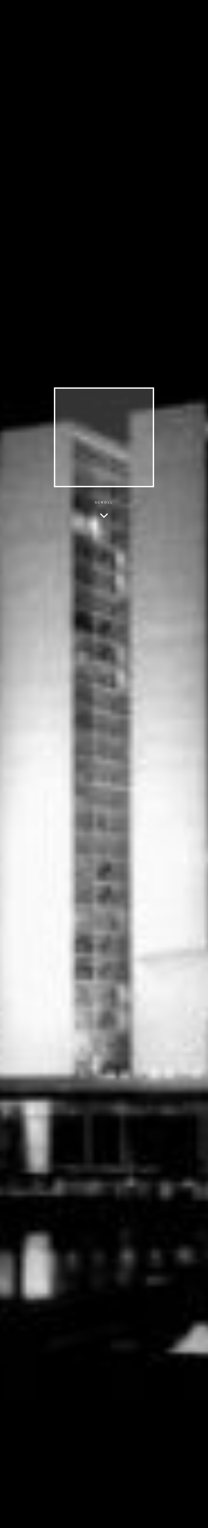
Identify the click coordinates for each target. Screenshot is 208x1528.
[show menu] (7, 1521)
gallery (166, 7)
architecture (184, 7)
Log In (197, 1519)
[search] (86, 8)
